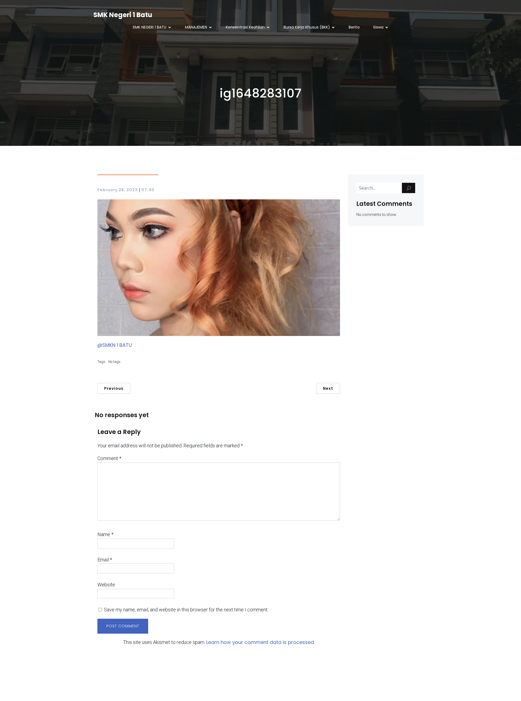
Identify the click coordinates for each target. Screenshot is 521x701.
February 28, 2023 (117, 190)
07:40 (147, 190)
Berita (354, 27)
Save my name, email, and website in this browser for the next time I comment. (186, 609)
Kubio (307, 690)
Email (104, 559)
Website (106, 584)
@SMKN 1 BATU (114, 345)
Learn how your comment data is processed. (260, 642)
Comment (109, 458)
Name (105, 534)
